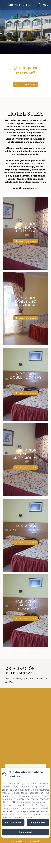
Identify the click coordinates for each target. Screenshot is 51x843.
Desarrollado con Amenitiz (25, 841)
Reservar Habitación (25, 241)
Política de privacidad (21, 817)
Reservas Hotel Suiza (25, 84)
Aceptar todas (37, 822)
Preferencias (25, 832)
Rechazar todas (13, 822)
